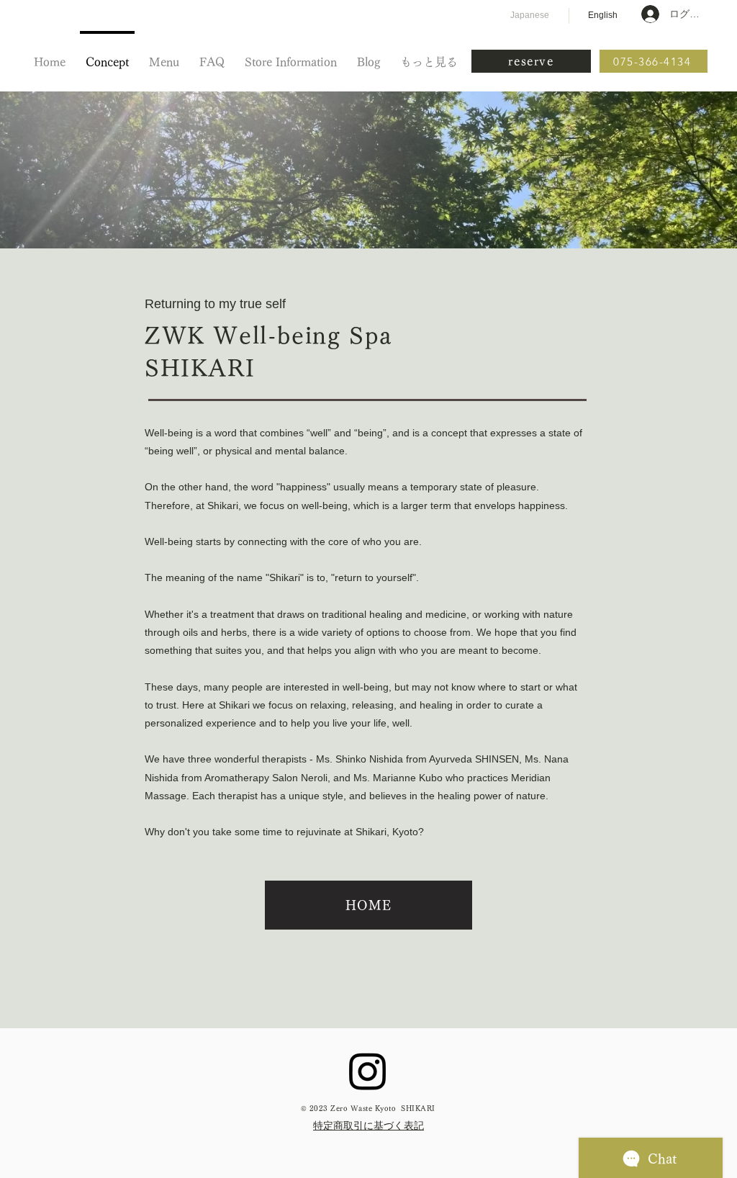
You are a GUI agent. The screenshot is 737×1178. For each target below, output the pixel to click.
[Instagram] (367, 1070)
